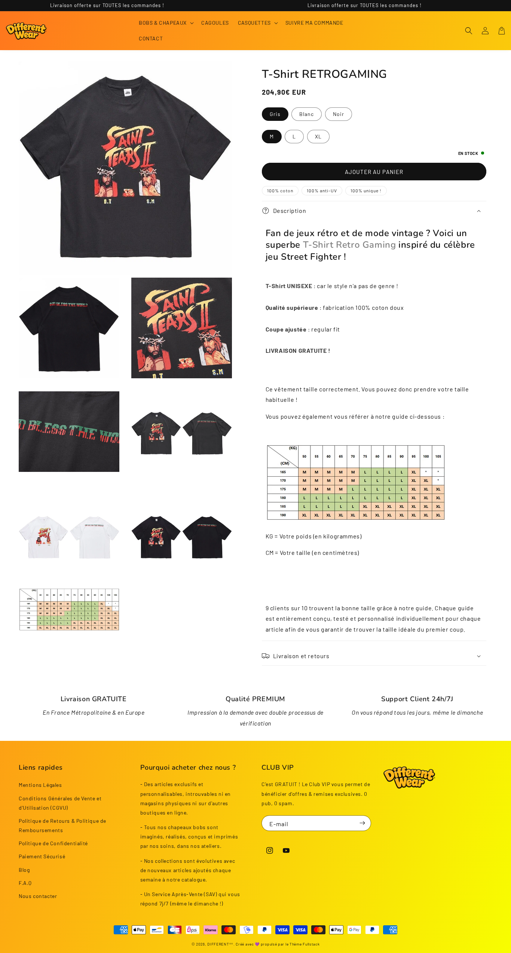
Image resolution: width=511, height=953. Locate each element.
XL (318, 136)
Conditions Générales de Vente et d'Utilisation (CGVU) (60, 803)
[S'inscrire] (362, 823)
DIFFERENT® (219, 944)
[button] (165, 23)
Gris (275, 114)
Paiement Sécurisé (42, 856)
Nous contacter (38, 896)
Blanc (306, 114)
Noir (338, 114)
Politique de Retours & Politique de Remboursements (62, 825)
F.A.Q (25, 883)
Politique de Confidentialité (53, 843)
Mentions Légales (40, 785)
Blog (24, 870)
